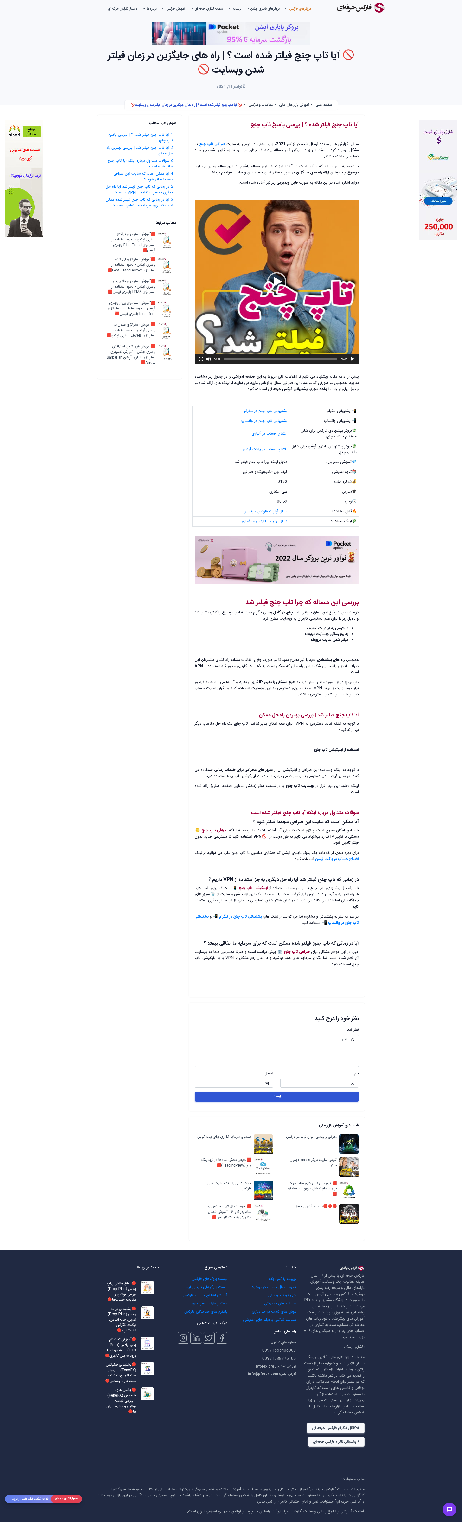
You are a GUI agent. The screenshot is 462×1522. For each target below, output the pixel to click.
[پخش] (352, 359)
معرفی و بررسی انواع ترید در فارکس (311, 1137)
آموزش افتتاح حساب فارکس (205, 1295)
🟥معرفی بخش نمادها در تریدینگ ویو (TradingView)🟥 (226, 1162)
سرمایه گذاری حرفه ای (209, 9)
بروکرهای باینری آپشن (265, 9)
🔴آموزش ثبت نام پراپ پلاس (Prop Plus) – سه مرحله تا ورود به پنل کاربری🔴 (120, 1348)
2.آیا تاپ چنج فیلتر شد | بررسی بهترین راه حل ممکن (139, 151)
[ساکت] (208, 359)
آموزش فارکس (175, 9)
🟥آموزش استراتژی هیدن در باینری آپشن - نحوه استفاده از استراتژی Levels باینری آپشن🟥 (130, 330)
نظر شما (352, 1030)
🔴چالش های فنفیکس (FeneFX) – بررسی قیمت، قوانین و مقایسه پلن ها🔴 (121, 1401)
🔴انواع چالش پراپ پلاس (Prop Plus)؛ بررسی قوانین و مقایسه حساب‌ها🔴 (121, 1292)
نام (356, 1074)
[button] (276, 281)
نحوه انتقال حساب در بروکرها (273, 1287)
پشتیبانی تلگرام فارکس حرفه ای (334, 1442)
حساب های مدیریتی (280, 1303)
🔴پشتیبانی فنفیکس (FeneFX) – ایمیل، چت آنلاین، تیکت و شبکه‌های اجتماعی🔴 (120, 1373)
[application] (277, 282)
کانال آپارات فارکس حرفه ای (265, 511)
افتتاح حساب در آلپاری (269, 433)
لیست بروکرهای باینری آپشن (205, 1287)
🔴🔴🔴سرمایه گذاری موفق (316, 1206)
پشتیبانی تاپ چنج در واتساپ (264, 421)
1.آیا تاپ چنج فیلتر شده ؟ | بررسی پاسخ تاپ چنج (140, 138)
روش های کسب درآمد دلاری (274, 1312)
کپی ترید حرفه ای (282, 1295)
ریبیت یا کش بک (282, 1279)
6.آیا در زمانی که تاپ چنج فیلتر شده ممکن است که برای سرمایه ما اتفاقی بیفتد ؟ (139, 203)
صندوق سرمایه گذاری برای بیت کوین (224, 1137)
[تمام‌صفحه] (201, 359)
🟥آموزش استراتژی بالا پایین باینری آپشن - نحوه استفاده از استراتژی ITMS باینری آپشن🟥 (131, 287)
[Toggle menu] (449, 1509)
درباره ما (152, 9)
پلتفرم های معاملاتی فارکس (205, 1312)
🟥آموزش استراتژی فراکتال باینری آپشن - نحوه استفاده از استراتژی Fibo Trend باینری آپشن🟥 (133, 242)
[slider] (280, 359)
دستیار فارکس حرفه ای (122, 9)
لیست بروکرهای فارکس (209, 1279)
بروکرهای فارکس (300, 9)
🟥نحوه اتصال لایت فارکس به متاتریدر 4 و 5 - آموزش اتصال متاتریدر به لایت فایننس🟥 (229, 1212)
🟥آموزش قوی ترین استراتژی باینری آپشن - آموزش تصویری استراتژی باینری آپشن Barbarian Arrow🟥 (131, 355)
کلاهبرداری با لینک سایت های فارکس (229, 1186)
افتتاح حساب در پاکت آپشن (265, 449)
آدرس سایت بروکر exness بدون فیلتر (313, 1162)
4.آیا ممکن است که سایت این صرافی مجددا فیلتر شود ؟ (143, 177)
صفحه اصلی (323, 105)
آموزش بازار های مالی (294, 105)
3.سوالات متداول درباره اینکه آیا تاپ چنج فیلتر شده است (140, 164)
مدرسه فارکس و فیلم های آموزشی (269, 1320)
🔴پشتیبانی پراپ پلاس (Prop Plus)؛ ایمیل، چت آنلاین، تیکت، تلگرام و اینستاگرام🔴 (121, 1320)
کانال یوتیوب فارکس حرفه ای (264, 521)
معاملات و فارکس (261, 105)
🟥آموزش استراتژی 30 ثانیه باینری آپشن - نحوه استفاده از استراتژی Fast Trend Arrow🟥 (131, 265)
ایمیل (269, 1074)
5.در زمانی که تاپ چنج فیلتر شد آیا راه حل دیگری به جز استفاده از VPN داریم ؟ (139, 190)
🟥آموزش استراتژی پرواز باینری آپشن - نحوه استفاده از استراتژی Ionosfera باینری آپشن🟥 (131, 309)
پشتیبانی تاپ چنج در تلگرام (265, 411)
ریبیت (237, 9)
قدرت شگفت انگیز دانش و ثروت (30, 1498)
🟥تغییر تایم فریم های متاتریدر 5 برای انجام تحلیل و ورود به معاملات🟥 (311, 1189)
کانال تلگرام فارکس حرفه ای (334, 1428)
